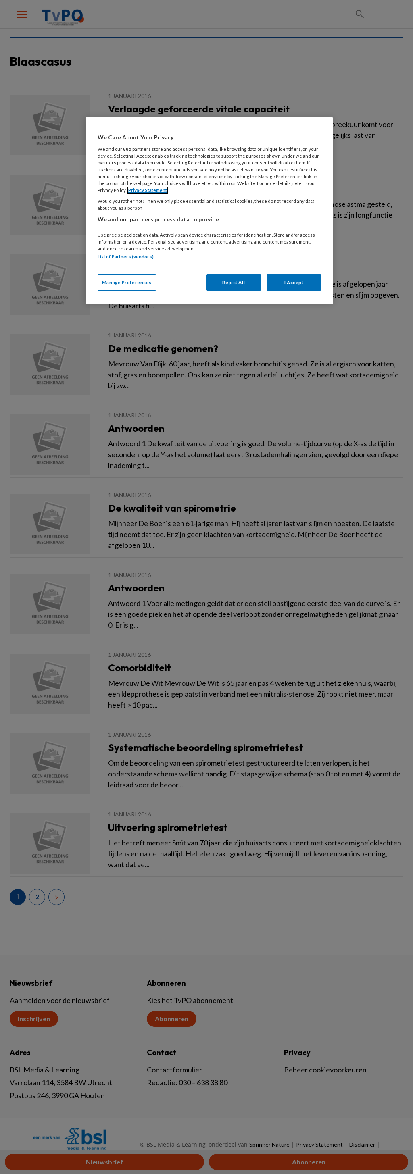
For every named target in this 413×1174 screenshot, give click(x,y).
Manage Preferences (127, 282)
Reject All (233, 282)
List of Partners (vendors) (126, 256)
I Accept (294, 282)
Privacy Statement (147, 190)
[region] (209, 210)
